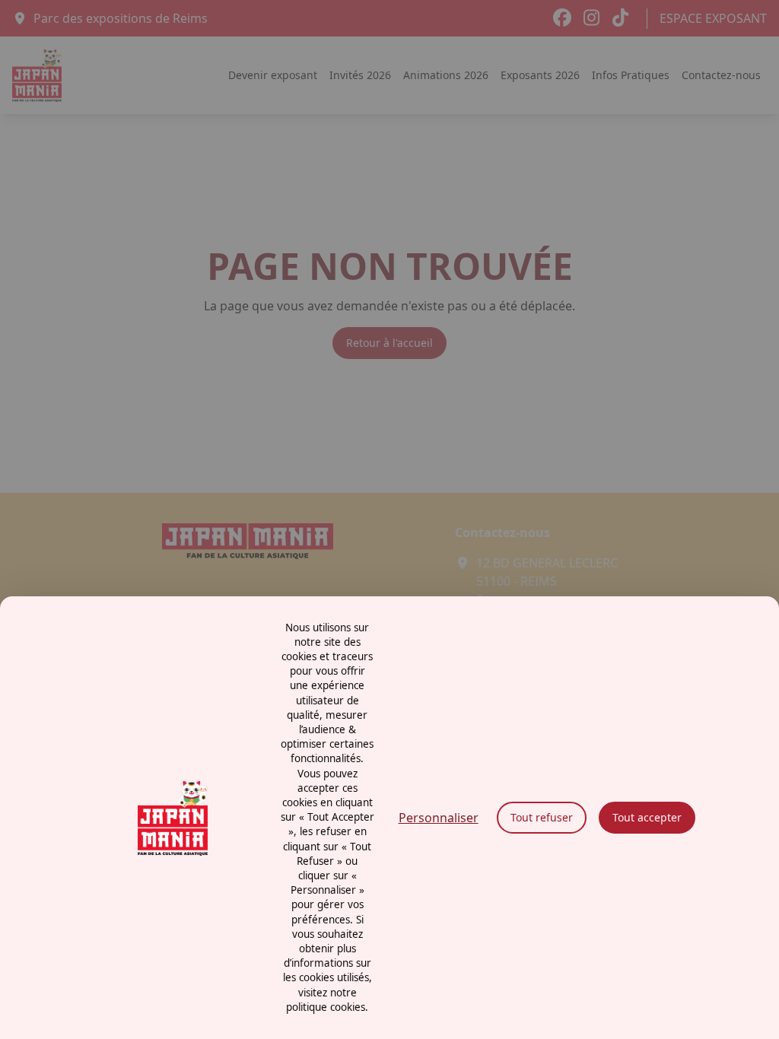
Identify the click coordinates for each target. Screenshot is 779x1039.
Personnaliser (439, 817)
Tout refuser (541, 817)
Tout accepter (647, 817)
